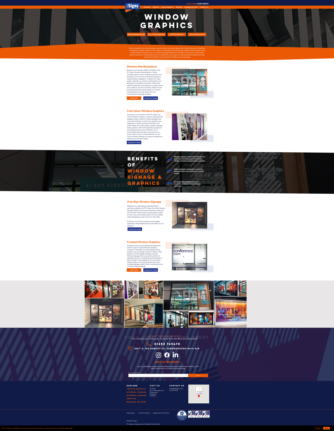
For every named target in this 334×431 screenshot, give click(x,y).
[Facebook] (166, 355)
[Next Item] (244, 304)
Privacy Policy (69, 428)
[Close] (332, 428)
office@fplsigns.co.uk (176, 388)
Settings (318, 428)
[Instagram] (158, 355)
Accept (326, 428)
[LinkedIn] (175, 355)
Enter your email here (134, 372)
